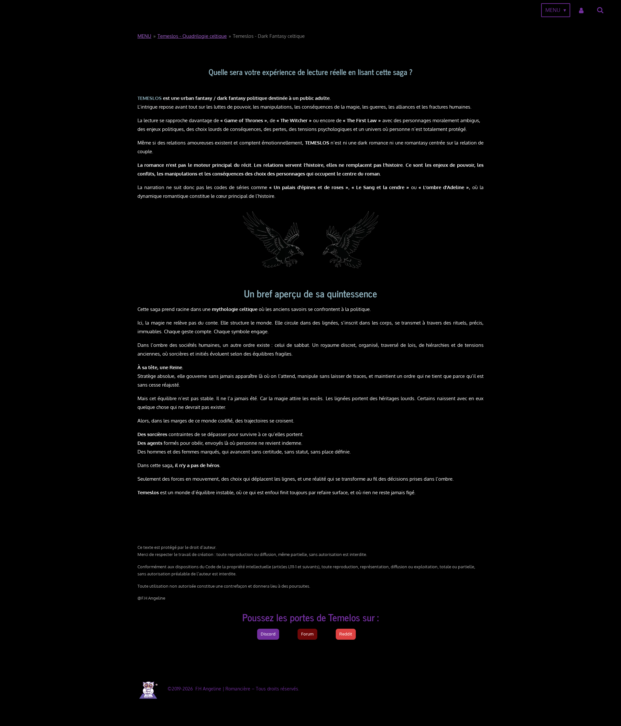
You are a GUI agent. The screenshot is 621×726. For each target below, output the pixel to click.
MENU (144, 36)
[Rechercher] (600, 10)
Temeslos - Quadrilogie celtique (192, 36)
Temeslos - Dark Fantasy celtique (269, 36)
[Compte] (581, 10)
